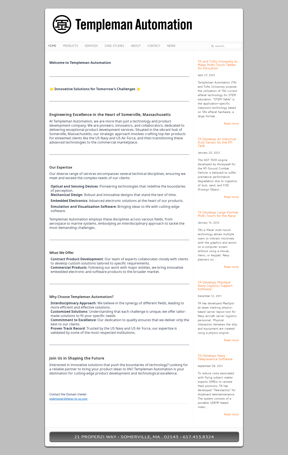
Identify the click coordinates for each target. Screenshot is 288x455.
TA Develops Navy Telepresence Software (215, 357)
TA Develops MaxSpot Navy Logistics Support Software (215, 286)
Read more (231, 123)
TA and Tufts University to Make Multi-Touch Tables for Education (217, 65)
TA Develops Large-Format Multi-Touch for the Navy (218, 214)
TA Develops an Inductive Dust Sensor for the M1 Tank (217, 142)
